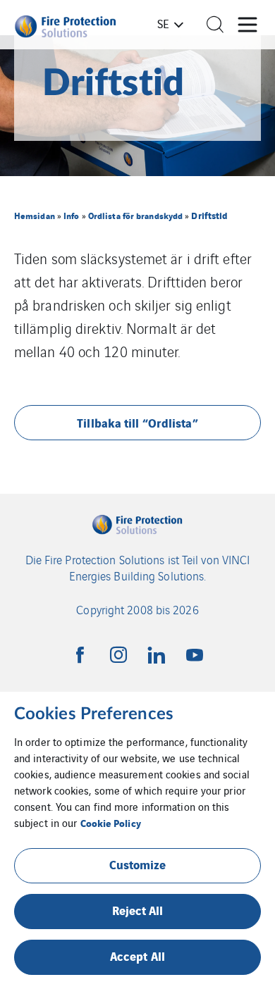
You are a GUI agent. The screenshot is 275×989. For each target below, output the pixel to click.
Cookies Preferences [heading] (93, 714)
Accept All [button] (137, 955)
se (163, 23)
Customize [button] (137, 864)
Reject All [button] (138, 910)
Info (71, 215)
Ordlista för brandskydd (135, 215)
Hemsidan (34, 215)
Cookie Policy (110, 822)
